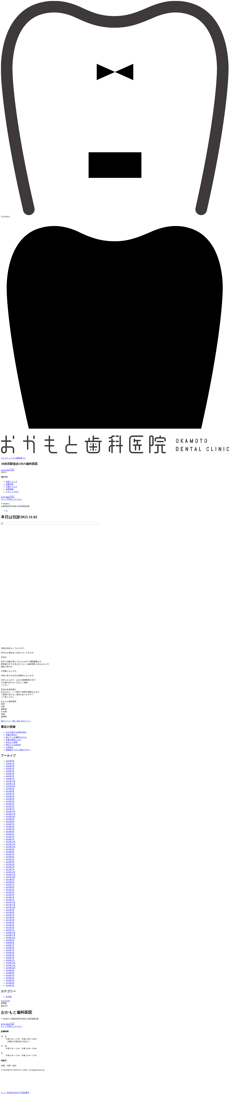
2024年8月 (10, 822)
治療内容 (9, 484)
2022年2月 (10, 897)
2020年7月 (10, 945)
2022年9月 (10, 880)
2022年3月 (10, 895)
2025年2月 (10, 806)
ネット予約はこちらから (11, 499)
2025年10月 (10, 786)
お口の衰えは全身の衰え (16, 732)
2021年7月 (10, 915)
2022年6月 (10, 887)
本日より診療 (11, 742)
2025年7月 (10, 794)
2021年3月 (10, 925)
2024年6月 (10, 827)
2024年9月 (10, 819)
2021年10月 (10, 907)
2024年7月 (10, 824)
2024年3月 (10, 834)
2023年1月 (10, 869)
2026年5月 (10, 769)
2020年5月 (10, 950)
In (6, 511)
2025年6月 (10, 796)
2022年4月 (10, 892)
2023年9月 (10, 849)
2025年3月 (10, 804)
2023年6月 (10, 857)
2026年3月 (10, 774)
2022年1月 (10, 900)
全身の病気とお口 (13, 740)
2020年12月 (10, 933)
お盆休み (9, 747)
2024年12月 (10, 811)
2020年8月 (10, 943)
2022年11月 (10, 875)
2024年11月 (10, 814)
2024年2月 (10, 837)
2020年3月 (10, 955)
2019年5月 (10, 980)
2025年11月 (10, 784)
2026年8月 (10, 761)
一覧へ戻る (16, 721)
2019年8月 (10, 973)
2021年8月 (10, 912)
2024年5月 (10, 829)
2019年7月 (10, 975)
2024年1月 (10, 839)
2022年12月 (10, 872)
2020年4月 (10, 953)
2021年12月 (10, 902)
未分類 (9, 997)
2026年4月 (10, 771)
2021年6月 (10, 917)
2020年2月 (10, 958)
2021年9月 (10, 910)
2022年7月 (10, 885)
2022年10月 (10, 877)
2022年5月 (10, 890)
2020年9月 (10, 940)
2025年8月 (10, 791)
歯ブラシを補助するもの (16, 737)
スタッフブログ (12, 492)
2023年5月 (10, 859)
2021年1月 (10, 930)
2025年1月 (10, 809)
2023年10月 (10, 847)
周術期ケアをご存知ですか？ (18, 750)
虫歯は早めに (11, 735)
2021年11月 (10, 905)
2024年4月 (10, 832)
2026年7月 (10, 764)
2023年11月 (10, 844)
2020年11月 (10, 935)
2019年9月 (10, 970)
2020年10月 (10, 938)
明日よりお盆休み (13, 745)
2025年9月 (10, 789)
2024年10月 (10, 816)
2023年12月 (10, 842)
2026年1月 (10, 779)
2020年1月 (10, 960)
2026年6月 (10, 766)
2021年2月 (10, 927)
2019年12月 (10, 963)
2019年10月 (10, 968)
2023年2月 (10, 867)
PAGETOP (5, 1001)
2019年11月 (10, 965)
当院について (11, 482)
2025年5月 (10, 799)
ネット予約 (10, 1093)
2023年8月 (10, 852)
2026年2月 (10, 776)
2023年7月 (10, 854)
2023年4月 (10, 862)
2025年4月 (10, 801)
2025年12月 (10, 781)
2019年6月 (10, 978)
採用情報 (9, 489)
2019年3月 (10, 985)
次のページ (26, 721)
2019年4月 (10, 983)
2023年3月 (10, 864)
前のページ (6, 721)
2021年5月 (10, 920)
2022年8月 (10, 882)
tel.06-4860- (7, 470)
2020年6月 (10, 948)
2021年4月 (10, 922)
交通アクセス (11, 487)
